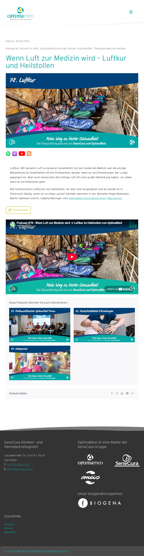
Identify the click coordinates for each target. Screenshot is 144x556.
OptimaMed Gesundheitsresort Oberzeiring (95, 198)
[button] (6, 550)
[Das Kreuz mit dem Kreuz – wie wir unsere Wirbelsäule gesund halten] (104, 310)
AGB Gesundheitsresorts (53, 551)
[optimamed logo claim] (20, 13)
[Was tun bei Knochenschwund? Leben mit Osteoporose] (39, 347)
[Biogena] (100, 503)
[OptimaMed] (90, 460)
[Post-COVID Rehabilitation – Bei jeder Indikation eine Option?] (39, 310)
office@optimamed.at (20, 469)
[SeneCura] (127, 460)
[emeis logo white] (90, 478)
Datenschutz (28, 551)
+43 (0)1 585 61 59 (18, 464)
